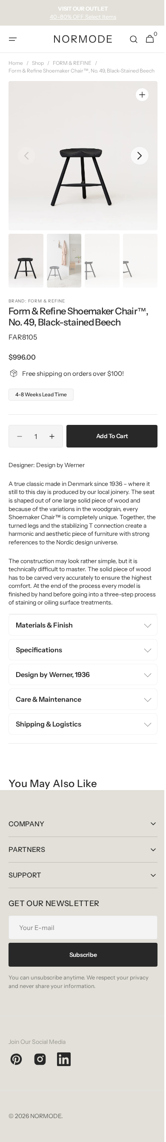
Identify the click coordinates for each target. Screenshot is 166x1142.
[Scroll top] (149, 1132)
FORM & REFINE (72, 63)
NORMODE (45, 1123)
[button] (12, 39)
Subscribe (79, 962)
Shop (38, 63)
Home (16, 63)
